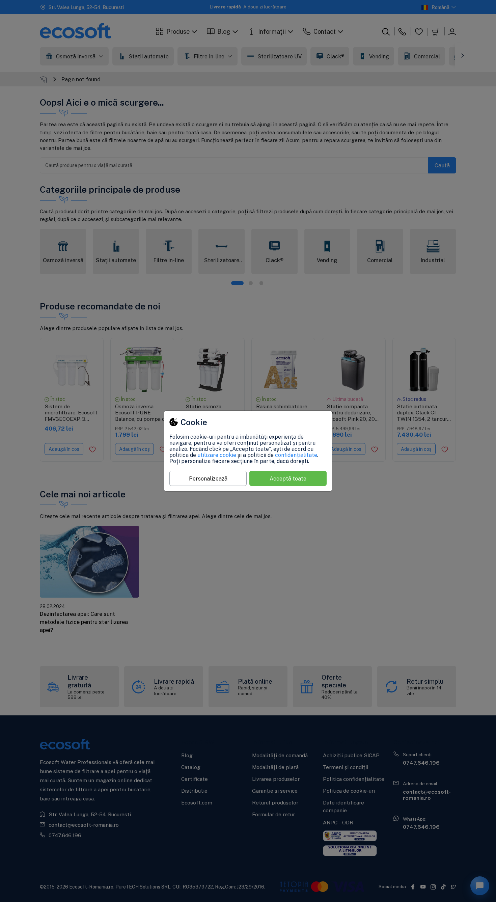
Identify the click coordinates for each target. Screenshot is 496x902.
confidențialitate (296, 455)
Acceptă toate (288, 478)
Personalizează (208, 478)
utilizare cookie (216, 455)
